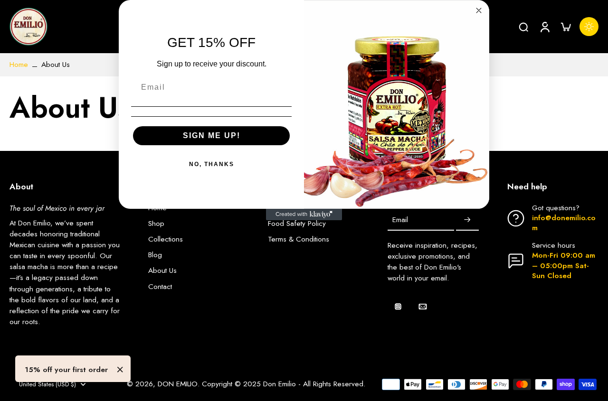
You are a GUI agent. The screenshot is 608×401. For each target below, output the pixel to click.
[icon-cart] (565, 26)
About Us (162, 271)
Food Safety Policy (297, 224)
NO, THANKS (211, 164)
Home (19, 64)
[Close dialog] (478, 10)
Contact (160, 287)
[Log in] (544, 27)
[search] (523, 26)
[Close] (120, 369)
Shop (156, 224)
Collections (165, 239)
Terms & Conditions (298, 239)
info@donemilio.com (564, 223)
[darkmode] (589, 26)
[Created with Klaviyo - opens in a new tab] (304, 214)
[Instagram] (398, 306)
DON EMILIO (178, 384)
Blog (155, 255)
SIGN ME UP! (211, 135)
